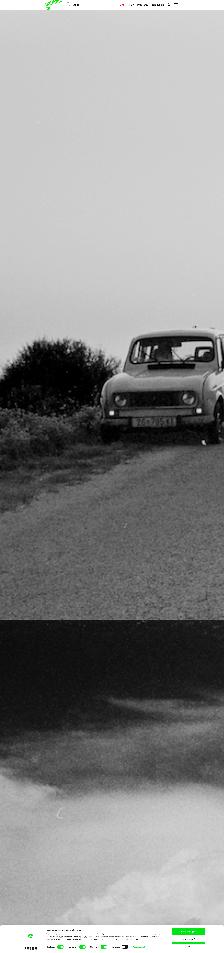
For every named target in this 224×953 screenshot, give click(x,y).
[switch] (82, 947)
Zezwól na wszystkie (188, 932)
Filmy (131, 5)
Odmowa (188, 947)
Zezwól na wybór (189, 939)
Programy (142, 5)
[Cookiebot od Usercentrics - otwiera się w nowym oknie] (31, 948)
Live (121, 5)
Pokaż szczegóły (140, 947)
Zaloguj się (158, 5)
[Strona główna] (54, 5)
